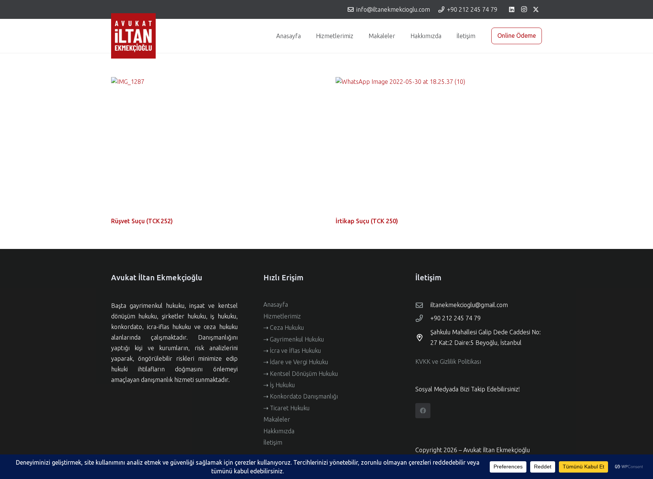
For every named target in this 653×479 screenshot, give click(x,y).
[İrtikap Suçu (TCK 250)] (439, 146)
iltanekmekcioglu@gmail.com (469, 304)
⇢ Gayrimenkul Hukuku (293, 339)
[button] (357, 36)
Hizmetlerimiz (282, 316)
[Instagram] (524, 9)
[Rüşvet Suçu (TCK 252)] (214, 146)
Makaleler (276, 419)
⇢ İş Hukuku (279, 385)
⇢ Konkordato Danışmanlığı (300, 396)
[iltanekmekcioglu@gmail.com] (422, 305)
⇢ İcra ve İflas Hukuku (292, 350)
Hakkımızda (278, 431)
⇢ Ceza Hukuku (283, 327)
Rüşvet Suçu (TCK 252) (142, 221)
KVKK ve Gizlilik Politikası (448, 361)
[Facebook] (422, 410)
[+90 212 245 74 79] (422, 318)
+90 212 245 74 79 (455, 318)
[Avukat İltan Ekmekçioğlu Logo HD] (133, 36)
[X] (536, 9)
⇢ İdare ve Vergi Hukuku (295, 361)
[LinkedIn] (512, 9)
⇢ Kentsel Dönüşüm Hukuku (300, 373)
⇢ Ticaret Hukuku (286, 408)
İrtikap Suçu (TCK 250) (367, 221)
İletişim (272, 442)
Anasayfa (275, 304)
